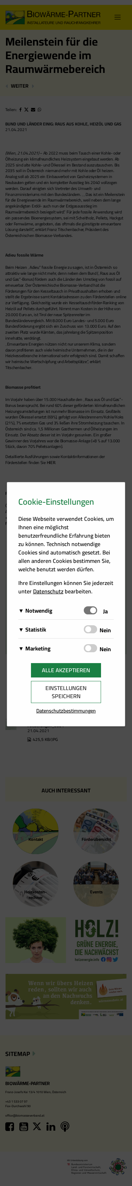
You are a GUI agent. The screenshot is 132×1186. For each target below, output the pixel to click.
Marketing (38, 648)
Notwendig (38, 610)
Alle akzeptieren (66, 670)
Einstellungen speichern (66, 692)
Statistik (35, 629)
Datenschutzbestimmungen (66, 710)
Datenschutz (48, 591)
